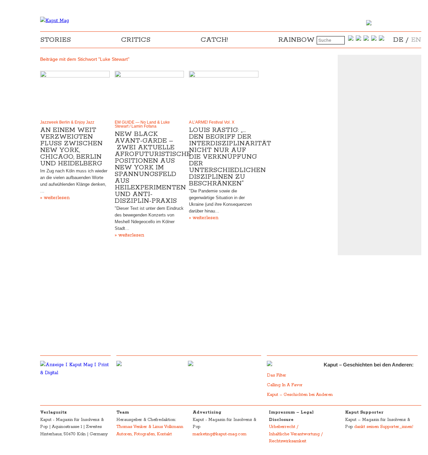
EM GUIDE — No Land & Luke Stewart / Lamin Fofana (142, 124)
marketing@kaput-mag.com (219, 434)
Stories (55, 39)
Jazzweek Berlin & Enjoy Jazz (67, 122)
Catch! (214, 39)
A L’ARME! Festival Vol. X (211, 122)
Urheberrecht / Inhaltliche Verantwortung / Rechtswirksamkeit (296, 434)
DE (398, 39)
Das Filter (277, 375)
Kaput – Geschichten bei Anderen (300, 394)
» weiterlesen (55, 198)
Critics (135, 39)
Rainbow (296, 39)
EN (416, 39)
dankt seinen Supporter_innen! (383, 427)
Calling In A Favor (285, 385)
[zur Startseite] (54, 21)
